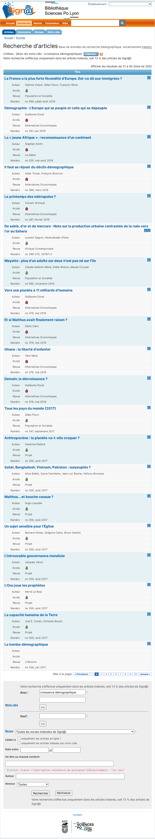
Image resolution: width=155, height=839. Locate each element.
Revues (39, 32)
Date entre (12, 749)
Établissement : (98, 4)
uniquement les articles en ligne (40, 738)
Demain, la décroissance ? (25, 379)
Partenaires (52, 23)
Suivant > (145, 674)
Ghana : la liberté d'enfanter (27, 349)
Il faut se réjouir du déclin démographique (39, 167)
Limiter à (10, 739)
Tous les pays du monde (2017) (30, 408)
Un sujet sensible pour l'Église (29, 526)
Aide (65, 23)
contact (77, 814)
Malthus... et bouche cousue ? (28, 497)
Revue (9, 731)
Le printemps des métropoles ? (30, 197)
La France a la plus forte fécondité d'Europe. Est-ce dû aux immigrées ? (63, 78)
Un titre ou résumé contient (22, 756)
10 (135, 674)
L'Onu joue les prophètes (24, 585)
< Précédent (81, 674)
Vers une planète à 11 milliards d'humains (38, 290)
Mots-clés (54, 32)
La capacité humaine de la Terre (31, 615)
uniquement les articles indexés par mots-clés (49, 743)
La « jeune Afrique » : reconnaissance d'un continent (47, 138)
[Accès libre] (26, 90)
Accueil (10, 23)
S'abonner (90, 54)
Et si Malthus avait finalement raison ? (35, 320)
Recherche (24, 23)
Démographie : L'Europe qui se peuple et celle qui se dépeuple (55, 108)
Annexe (10, 783)
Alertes (38, 23)
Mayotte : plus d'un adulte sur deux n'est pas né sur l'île (50, 261)
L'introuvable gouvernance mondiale (34, 556)
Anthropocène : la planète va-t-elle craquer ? (42, 438)
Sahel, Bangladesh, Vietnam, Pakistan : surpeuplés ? (47, 467)
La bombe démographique (26, 644)
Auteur (9, 776)
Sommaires (24, 32)
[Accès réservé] (26, 119)
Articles (9, 32)
